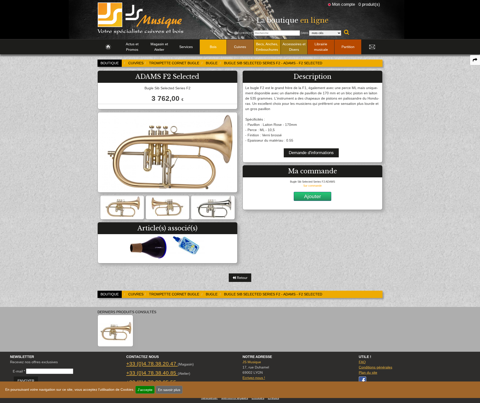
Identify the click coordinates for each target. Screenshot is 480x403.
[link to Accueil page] (108, 47)
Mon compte (343, 4)
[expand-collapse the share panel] (475, 60)
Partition (348, 47)
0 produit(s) (369, 4)
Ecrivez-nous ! (253, 378)
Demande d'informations (311, 152)
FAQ (362, 362)
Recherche (244, 33)
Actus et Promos (132, 47)
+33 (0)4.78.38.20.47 (152, 363)
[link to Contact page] (372, 47)
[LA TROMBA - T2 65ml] (187, 245)
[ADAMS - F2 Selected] (115, 331)
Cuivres (240, 47)
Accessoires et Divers (294, 47)
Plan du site (368, 372)
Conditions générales (375, 367)
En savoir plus (169, 390)
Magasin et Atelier (159, 47)
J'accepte (145, 390)
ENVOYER (26, 381)
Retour (242, 278)
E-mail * (19, 371)
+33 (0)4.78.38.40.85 (152, 373)
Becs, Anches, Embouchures (267, 47)
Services (186, 47)
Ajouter (312, 196)
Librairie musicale (321, 47)
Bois (213, 47)
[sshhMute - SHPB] (148, 247)
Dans (304, 33)
